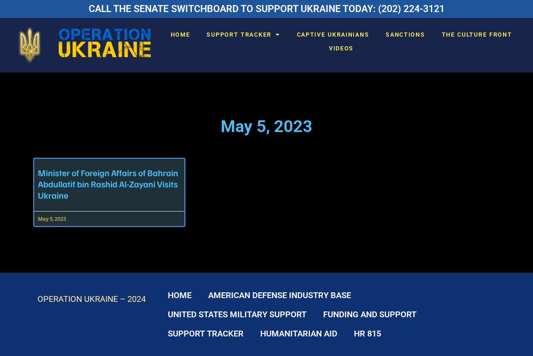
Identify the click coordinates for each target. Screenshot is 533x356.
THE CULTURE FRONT (477, 34)
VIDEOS (341, 48)
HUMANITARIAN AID (298, 334)
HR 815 (367, 334)
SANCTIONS (405, 34)
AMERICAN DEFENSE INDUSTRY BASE (279, 295)
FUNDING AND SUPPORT (369, 314)
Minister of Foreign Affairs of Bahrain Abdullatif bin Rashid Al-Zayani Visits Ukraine (108, 184)
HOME (180, 34)
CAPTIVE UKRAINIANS (333, 34)
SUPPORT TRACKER (239, 34)
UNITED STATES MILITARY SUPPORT (237, 314)
